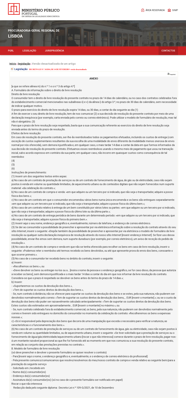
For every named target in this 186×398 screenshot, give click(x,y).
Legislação (29, 50)
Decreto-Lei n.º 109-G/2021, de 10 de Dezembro (86, 387)
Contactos (168, 50)
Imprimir (173, 74)
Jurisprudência (54, 50)
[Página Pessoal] (34, 10)
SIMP (175, 10)
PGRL (11, 50)
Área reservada (155, 10)
